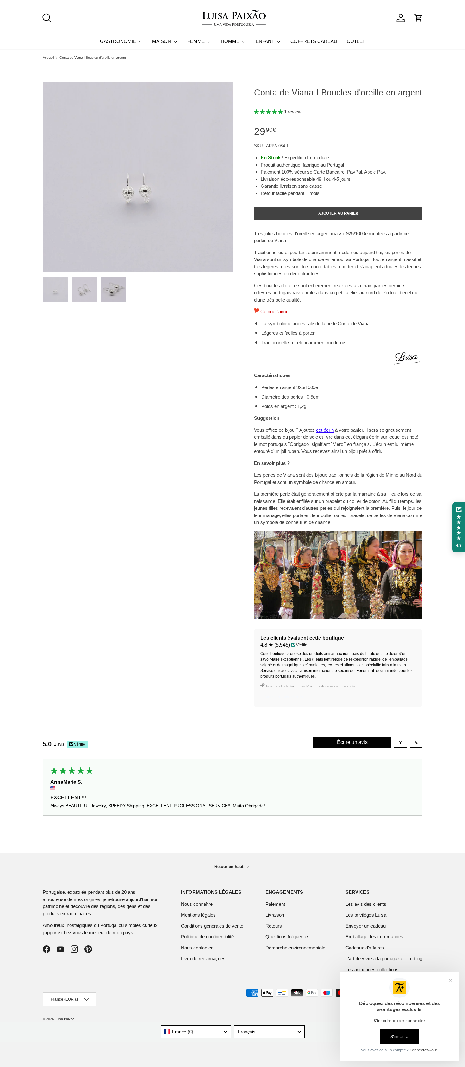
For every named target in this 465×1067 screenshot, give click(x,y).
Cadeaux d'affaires (364, 947)
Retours (273, 926)
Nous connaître (197, 904)
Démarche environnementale (295, 947)
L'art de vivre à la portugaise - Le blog (383, 958)
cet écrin (325, 430)
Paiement (275, 904)
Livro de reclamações (203, 958)
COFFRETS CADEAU (313, 41)
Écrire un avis (352, 742)
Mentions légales (198, 915)
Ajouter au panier (338, 213)
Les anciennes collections (372, 969)
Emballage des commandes (374, 936)
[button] (418, 18)
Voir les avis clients (284, 696)
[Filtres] (400, 742)
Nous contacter (197, 947)
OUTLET (356, 41)
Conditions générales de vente (212, 926)
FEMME (196, 41)
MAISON (161, 41)
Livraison (274, 915)
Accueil (48, 57)
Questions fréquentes (287, 936)
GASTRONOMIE (118, 41)
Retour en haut (229, 866)
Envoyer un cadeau (365, 926)
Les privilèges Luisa (365, 915)
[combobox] (196, 1031)
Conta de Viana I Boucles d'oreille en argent (92, 57)
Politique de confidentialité (207, 936)
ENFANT (265, 41)
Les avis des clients (365, 904)
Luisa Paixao (64, 1019)
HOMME (230, 41)
